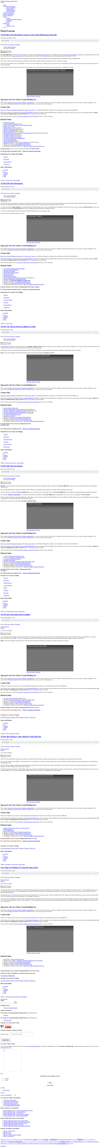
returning (10, 1143)
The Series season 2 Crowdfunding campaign (21, 125)
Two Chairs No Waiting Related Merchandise (14, 138)
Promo (8, 22)
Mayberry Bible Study (9, 14)
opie (7, 1143)
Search (8, 24)
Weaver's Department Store (34, 1046)
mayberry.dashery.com (6, 1047)
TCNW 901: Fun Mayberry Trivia (11, 1104)
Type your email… (5, 1034)
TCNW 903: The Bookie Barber (11, 1101)
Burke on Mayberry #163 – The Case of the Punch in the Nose (18, 1110)
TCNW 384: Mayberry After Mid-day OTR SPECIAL (21, 737)
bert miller (8, 611)
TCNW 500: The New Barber (12, 466)
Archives (3, 1095)
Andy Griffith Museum (9, 830)
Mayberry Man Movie (9, 131)
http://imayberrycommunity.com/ (22, 143)
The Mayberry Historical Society (11, 141)
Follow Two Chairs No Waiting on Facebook (11, 110)
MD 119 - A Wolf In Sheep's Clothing (12, 1135)
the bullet (35, 1143)
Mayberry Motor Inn (8, 829)
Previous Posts (4, 999)
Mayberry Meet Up (8, 127)
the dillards (45, 1143)
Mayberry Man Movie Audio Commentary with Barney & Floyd (19, 133)
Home (5, 5)
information (11, 1141)
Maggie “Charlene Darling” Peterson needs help (15, 409)
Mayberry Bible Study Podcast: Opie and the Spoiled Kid (17, 1126)
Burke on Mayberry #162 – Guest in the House (14, 1111)
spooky (28, 1143)
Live (5, 27)
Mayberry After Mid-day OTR (17, 556)
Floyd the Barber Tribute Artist (11, 408)
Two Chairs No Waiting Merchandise (12, 414)
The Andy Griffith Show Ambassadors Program (15, 279)
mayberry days (65, 1141)
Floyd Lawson (9, 180)
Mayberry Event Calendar (10, 129)
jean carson (28, 1141)
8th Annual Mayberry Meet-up (11, 413)
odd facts (96, 1141)
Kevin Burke (33, 1141)
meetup (71, 1141)
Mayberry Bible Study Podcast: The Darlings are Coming (17, 1122)
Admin (3, 1146)
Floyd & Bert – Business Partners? (17, 557)
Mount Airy (81, 1141)
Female (7, 1078)
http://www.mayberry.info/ (26, 420)
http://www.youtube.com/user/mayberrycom (34, 146)
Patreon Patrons (10, 9)
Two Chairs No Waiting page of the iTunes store (27, 116)
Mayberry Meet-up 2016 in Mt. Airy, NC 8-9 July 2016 (16, 828)
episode (45, 1139)
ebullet (35, 1139)
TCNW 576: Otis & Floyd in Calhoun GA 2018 (18, 327)
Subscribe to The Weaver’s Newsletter (12, 137)
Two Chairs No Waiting (9, 6)
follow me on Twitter (30, 110)
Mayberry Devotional (8, 13)
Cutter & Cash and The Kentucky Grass (71, 54)
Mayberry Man (7, 142)
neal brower (90, 1141)
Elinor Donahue (40, 1139)
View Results (50, 1085)
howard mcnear (86, 1139)
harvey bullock (74, 1139)
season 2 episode (22, 1143)
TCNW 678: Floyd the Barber (12, 183)
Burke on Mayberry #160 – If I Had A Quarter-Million (16, 1114)
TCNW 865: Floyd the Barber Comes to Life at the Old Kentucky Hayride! (29, 35)
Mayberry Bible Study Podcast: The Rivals (13, 1124)
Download (17, 44)
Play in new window (9, 44)
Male (6, 1080)
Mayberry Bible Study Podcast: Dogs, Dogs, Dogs (15, 1123)
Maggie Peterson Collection (10, 276)
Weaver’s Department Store (10, 139)
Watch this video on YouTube (33, 96)
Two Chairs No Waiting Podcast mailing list (21, 145)
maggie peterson (44, 1141)
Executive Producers (11, 7)
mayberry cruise (56, 1141)
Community (9, 20)
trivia (55, 1143)
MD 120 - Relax (7, 1133)
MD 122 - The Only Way (9, 1131)
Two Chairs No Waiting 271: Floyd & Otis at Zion (19, 867)
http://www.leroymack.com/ (17, 959)
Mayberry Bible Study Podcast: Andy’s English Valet (16, 1120)
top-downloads (51, 1143)
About (5, 16)
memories (75, 1141)
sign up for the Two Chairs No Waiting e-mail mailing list (21, 102)
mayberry (51, 1141)
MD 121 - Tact (7, 1132)
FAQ (7, 733)
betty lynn (16, 1139)
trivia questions (16, 180)
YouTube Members (10, 10)
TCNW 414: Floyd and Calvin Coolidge (15, 614)
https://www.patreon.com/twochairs (32, 151)
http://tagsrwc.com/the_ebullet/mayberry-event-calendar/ (30, 960)
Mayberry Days (7, 126)
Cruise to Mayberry (16, 56)
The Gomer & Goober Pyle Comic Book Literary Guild (21, 561)
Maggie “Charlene (8, 277)
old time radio (21, 611)
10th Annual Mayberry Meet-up (11, 270)
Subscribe (5, 1040)
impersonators (16, 996)
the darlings (40, 1143)
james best (24, 1141)
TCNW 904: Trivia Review (10, 1100)
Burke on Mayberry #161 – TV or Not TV (13, 1113)
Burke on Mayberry (8, 15)
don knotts (30, 1139)
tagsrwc (31, 1143)
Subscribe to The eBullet (9, 271)
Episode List (6, 23)
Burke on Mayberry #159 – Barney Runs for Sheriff (16, 1115)
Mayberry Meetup (10, 11)
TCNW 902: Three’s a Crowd (10, 1103)
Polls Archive (7, 1090)
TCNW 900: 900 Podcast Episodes (12, 1105)
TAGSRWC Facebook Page (10, 135)
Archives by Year (10, 26)
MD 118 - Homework (9, 1136)
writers (71, 1143)
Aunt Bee (8, 1139)
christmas (25, 1139)
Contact (8, 18)
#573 (7, 346)
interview (19, 1141)
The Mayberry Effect (8, 134)
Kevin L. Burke (38, 1141)
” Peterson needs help (21, 277)
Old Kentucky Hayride (42, 54)
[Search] (15, 1002)
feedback (53, 1139)
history (14, 463)
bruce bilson (21, 1139)
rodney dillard (14, 1143)
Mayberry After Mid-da (14, 494)
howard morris (92, 1139)
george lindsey (68, 1139)
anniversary (3, 1139)
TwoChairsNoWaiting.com (28, 112)
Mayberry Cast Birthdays (9, 130)
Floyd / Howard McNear (12, 698)
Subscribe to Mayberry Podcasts (13, 19)
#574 (12, 346)
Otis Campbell (20, 463)
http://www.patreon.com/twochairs (31, 289)
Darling (14, 277)
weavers (68, 1143)
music (86, 1141)
